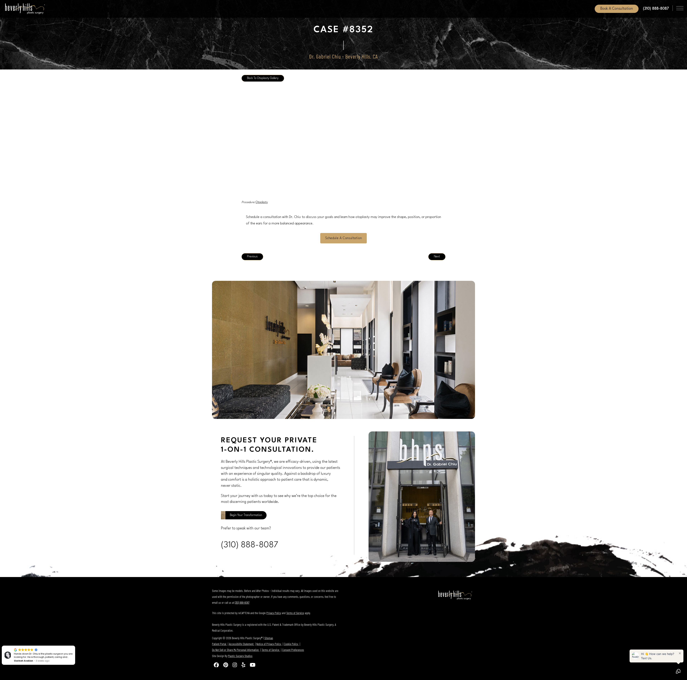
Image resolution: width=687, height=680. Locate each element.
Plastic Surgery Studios (240, 656)
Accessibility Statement (241, 644)
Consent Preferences (293, 650)
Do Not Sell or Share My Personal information (235, 650)
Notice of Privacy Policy (269, 644)
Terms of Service (295, 613)
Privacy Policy (273, 613)
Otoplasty (262, 202)
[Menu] (680, 8)
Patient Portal (219, 644)
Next (437, 256)
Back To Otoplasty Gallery (263, 78)
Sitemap (268, 638)
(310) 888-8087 (249, 545)
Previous (252, 256)
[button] (75, 646)
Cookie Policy (291, 644)
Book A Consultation (616, 9)
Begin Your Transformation (246, 515)
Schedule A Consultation (343, 238)
